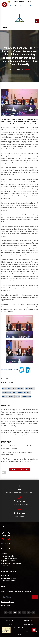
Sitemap (4, 554)
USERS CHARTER (29, 624)
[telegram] (31, 6)
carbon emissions (26, 396)
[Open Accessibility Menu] (4, 4)
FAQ (10, 624)
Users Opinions (5, 606)
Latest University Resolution (19, 469)
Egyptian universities (8, 556)
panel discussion (30, 388)
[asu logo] (19, 18)
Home (9, 69)
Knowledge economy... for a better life (13, 388)
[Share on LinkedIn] (27, 370)
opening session (6, 392)
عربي (21, 9)
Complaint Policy (28, 620)
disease (17, 396)
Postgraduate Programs (9, 580)
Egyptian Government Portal (10, 561)
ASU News (17, 69)
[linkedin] (26, 6)
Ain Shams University (8, 396)
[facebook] (6, 612)
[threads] (16, 10)
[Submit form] (35, 597)
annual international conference (21, 392)
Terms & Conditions (19, 628)
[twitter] (10, 6)
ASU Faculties (6, 576)
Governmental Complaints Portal (11, 563)
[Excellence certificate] (6, 630)
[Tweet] (21, 370)
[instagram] (20, 6)
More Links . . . (6, 565)
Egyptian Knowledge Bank (9, 558)
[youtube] (15, 6)
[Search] (37, 21)
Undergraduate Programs (9, 578)
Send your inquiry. (19, 516)
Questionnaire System (7, 602)
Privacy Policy (10, 620)
